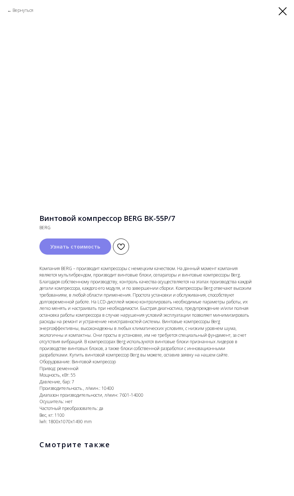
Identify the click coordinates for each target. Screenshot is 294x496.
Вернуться (23, 10)
